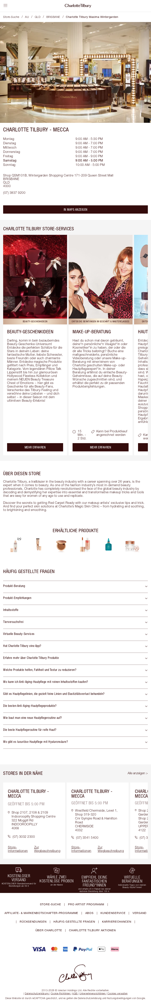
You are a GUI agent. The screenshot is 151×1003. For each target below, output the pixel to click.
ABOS (89, 913)
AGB (74, 993)
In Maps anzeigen (75, 209)
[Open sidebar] (5, 5)
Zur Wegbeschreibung (47, 848)
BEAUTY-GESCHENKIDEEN (30, 331)
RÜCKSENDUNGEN (33, 921)
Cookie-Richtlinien (60, 993)
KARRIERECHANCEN (116, 921)
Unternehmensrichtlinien (92, 993)
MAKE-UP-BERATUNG (92, 331)
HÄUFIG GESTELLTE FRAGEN (74, 921)
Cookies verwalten (117, 993)
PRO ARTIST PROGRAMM (86, 904)
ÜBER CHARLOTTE (48, 930)
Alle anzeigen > (138, 773)
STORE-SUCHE (50, 904)
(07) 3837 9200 (14, 192)
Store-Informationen (18, 848)
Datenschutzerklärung (37, 993)
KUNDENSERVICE (112, 913)
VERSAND (139, 913)
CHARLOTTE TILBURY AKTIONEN (92, 930)
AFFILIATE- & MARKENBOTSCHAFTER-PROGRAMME (41, 913)
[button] (75, 587)
